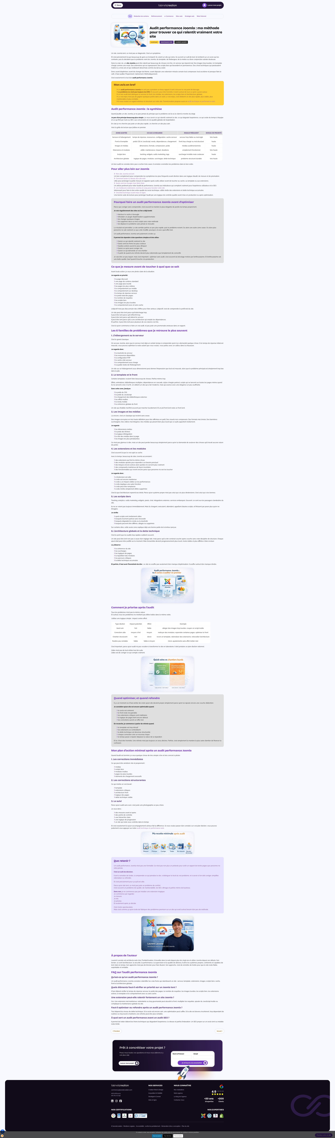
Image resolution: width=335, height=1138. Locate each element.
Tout (130, 16)
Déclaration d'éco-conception (170, 1126)
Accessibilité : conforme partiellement (148, 1126)
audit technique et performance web (201, 101)
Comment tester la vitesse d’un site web (130, 178)
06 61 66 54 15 (116, 1093)
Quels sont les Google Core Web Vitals (129, 183)
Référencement (156, 16)
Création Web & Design (155, 1090)
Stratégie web (189, 16)
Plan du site (185, 1126)
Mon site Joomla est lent (124, 174)
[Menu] (118, 5)
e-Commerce (168, 16)
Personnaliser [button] (178, 1136)
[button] (2, 1136)
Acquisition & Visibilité (155, 1093)
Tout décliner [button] (167, 1136)
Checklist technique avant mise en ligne (130, 193)
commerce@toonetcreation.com (121, 1090)
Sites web (179, 16)
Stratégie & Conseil (154, 1096)
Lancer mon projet (214, 5)
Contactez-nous (179, 1100)
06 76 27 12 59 (115, 1095)
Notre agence (178, 1093)
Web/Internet (201, 16)
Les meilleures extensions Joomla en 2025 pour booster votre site (140, 188)
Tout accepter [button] (157, 1136)
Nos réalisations (179, 1090)
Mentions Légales (129, 1126)
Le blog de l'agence (180, 1096)
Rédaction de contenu (141, 16)
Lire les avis (220, 1091)
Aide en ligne (152, 1100)
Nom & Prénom (179, 1054)
